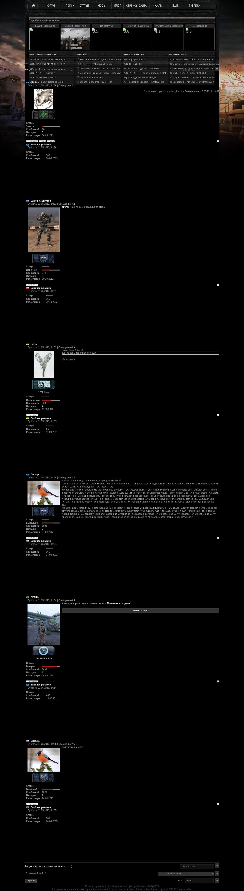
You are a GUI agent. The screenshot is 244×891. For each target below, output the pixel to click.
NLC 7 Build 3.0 (134, 64)
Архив (37, 866)
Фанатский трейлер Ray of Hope (95, 82)
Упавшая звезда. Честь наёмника (143, 68)
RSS (171, 889)
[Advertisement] (140, 174)
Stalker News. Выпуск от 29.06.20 (189, 73)
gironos (65, 207)
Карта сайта (142, 889)
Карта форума (159, 889)
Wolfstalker (104, 886)
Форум (28, 69)
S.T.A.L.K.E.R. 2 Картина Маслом (95, 64)
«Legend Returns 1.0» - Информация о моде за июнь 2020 (201, 77)
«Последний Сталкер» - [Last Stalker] (145, 82)
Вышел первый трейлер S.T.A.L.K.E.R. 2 (192, 59)
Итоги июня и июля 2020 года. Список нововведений (106, 68)
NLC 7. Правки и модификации (47, 82)
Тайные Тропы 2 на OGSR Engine (49, 59)
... (67, 866)
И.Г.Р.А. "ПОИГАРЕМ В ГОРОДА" (48, 64)
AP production (137, 886)
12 (43, 672)
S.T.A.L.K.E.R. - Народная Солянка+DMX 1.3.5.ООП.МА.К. (155, 73)
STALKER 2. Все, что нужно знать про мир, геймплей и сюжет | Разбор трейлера (120, 59)
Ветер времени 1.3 (135, 59)
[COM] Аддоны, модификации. (141, 77)
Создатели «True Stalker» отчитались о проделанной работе (203, 82)
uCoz (189, 889)
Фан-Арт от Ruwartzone (91, 77)
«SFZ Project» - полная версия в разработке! (195, 68)
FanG (126, 886)
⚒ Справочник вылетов (44, 77)
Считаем (36, 68)
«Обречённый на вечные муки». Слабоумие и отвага (106, 73)
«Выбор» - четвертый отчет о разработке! (193, 64)
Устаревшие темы (53, 866)
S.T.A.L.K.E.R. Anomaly (43, 73)
